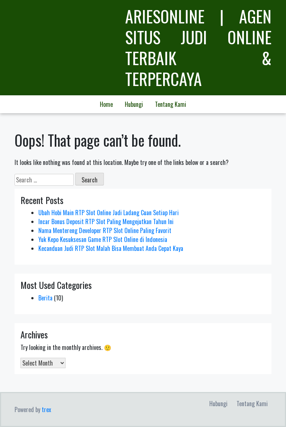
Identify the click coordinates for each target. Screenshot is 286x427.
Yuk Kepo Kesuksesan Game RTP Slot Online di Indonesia (102, 239)
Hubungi (134, 104)
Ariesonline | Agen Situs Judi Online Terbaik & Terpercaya (198, 47)
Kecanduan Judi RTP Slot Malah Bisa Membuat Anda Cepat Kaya (110, 248)
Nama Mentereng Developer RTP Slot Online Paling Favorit (104, 230)
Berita (45, 297)
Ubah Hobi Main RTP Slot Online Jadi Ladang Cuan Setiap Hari (108, 212)
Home (106, 104)
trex (46, 409)
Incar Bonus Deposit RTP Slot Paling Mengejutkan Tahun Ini (106, 221)
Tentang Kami (170, 104)
